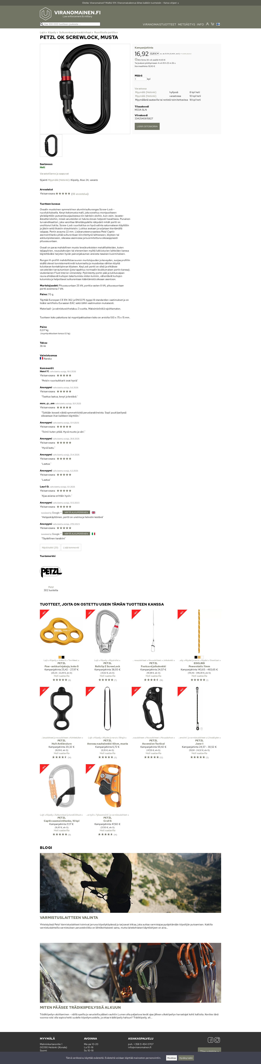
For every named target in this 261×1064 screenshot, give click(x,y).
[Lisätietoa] (136, 59)
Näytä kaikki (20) (50, 547)
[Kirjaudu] (207, 24)
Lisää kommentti (71, 547)
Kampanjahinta (144, 47)
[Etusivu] (70, 19)
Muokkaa (171, 1057)
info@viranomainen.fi (139, 1047)
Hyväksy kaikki (186, 1057)
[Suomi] (219, 24)
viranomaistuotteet (159, 24)
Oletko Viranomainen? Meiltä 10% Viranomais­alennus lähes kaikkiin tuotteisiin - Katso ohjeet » (130, 2)
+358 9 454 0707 (143, 1044)
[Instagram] (217, 1040)
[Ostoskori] (212, 24)
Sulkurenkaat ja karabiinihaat (76, 32)
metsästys (186, 24)
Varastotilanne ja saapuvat (54, 173)
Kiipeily (53, 32)
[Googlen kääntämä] (50, 512)
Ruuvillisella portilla (106, 32)
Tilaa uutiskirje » (209, 1051)
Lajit (43, 32)
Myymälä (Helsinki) (145, 92)
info (200, 24)
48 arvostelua (79, 193)
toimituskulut (186, 54)
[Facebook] (210, 1040)
